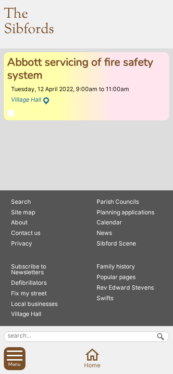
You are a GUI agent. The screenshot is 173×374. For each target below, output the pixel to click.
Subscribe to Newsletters (28, 269)
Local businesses (34, 303)
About (19, 222)
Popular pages (116, 276)
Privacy (21, 243)
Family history (116, 266)
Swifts (105, 298)
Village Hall (26, 99)
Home (92, 365)
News (104, 232)
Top (164, 365)
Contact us (25, 232)
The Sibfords (29, 22)
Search (21, 201)
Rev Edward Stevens (125, 287)
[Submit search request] (160, 336)
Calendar (109, 222)
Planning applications (125, 212)
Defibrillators (29, 282)
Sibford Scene (116, 243)
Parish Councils (118, 201)
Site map (23, 212)
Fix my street (29, 293)
